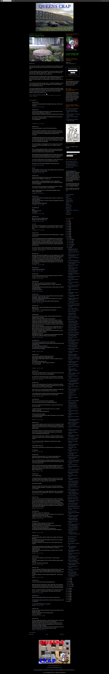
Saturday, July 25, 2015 (38, 106)
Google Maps (70, 189)
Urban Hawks (68, 214)
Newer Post (31, 634)
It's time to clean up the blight (73, 400)
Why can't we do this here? (73, 439)
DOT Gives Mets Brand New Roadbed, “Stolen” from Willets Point (72, 111)
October (69, 242)
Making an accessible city (72, 316)
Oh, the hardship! (71, 541)
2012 (68, 591)
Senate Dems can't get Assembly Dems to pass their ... (74, 534)
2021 (68, 228)
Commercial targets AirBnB (73, 503)
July (69, 247)
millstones (44, 95)
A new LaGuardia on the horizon (73, 285)
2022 (68, 226)
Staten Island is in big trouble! (73, 332)
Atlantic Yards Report (70, 194)
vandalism (35, 96)
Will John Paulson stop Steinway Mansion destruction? (72, 547)
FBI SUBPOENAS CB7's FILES (74, 506)
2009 (68, 596)
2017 (68, 234)
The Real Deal (68, 212)
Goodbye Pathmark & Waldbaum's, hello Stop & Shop (73, 370)
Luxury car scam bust (72, 495)
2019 (68, 231)
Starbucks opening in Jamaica (73, 422)
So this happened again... (72, 540)
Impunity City (68, 204)
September (70, 244)
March (69, 583)
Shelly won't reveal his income (73, 558)
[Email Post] (47, 94)
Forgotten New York (69, 201)
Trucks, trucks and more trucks (73, 469)
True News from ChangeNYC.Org (72, 165)
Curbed (67, 197)
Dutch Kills (38, 95)
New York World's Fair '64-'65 (71, 161)
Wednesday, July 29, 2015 (38, 615)
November (70, 241)
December (70, 239)
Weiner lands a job (71, 319)
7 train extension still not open (73, 378)
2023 (68, 224)
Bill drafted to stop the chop (73, 498)
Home (47, 634)
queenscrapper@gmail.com (54, 667)
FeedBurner (75, 74)
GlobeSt (67, 203)
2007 (68, 599)
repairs (30, 96)
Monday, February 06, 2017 (39, 629)
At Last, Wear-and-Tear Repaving (72, 108)
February (70, 584)
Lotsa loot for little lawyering (73, 470)
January (69, 586)
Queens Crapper (37, 94)
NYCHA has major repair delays (73, 460)
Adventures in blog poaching (73, 364)
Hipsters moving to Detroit (72, 464)
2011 (68, 593)
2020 (68, 229)
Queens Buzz (68, 207)
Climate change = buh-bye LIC (73, 438)
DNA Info (33, 63)
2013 (68, 589)
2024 (68, 223)
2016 (68, 236)
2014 (68, 588)
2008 (68, 598)
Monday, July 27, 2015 (37, 518)
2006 (68, 601)
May (69, 579)
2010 (68, 594)
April (69, 581)
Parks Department (51, 95)
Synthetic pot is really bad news (74, 357)
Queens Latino (68, 208)
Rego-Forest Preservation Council (72, 162)
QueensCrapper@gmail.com (71, 63)
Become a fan (68, 146)
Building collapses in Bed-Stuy (73, 455)
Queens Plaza (58, 95)
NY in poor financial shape (72, 504)
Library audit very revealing (73, 497)
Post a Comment (32, 632)
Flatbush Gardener (69, 200)
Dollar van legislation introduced (73, 303)
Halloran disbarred (71, 538)
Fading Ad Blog (68, 198)
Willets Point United (69, 167)
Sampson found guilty (72, 311)
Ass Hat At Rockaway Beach (73, 260)
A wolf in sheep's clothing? (73, 308)
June (69, 578)
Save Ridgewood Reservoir (71, 164)
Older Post (62, 634)
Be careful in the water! (72, 536)
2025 (68, 221)
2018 (68, 233)
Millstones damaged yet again (73, 317)
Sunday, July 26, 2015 (37, 278)
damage (34, 95)
